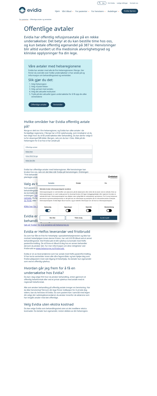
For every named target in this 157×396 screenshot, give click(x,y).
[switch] (68, 210)
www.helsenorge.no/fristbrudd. (50, 248)
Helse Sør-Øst (30, 161)
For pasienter (23, 19)
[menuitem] (56, 11)
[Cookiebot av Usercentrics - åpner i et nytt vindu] (109, 177)
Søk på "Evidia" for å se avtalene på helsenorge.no (46, 225)
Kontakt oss (134, 3)
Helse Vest (29, 152)
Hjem (57, 11)
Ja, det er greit (104, 218)
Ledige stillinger (122, 3)
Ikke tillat (52, 218)
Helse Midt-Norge (32, 156)
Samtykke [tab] (51, 183)
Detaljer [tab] (78, 183)
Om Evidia (111, 3)
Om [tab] (106, 183)
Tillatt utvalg (78, 218)
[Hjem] (30, 13)
